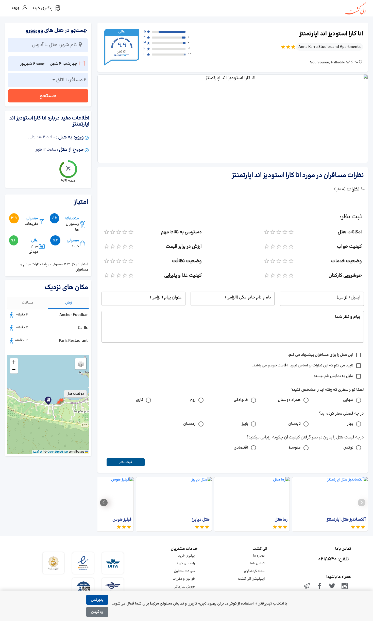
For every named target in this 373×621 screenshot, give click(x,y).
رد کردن (97, 612)
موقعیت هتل (75, 394)
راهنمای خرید (185, 563)
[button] (59, 402)
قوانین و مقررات (184, 578)
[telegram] (307, 586)
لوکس (348, 448)
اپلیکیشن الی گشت (251, 578)
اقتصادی (241, 448)
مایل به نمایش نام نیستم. (333, 376)
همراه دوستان (289, 400)
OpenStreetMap (57, 452)
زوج (193, 400)
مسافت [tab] (27, 302)
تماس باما (257, 563)
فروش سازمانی (184, 586)
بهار (350, 424)
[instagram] (344, 586)
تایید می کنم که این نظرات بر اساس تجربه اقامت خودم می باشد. (302, 365)
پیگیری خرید (186, 555)
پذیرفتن (97, 600)
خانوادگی (241, 400)
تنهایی (348, 400)
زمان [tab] (68, 302)
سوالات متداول (184, 571)
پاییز (245, 424)
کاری (139, 400)
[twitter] (332, 586)
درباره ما (259, 555)
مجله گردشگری (254, 571)
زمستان (189, 424)
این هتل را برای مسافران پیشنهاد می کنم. (320, 355)
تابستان (294, 424)
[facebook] (319, 586)
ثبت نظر (125, 462)
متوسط (295, 448)
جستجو (48, 96)
